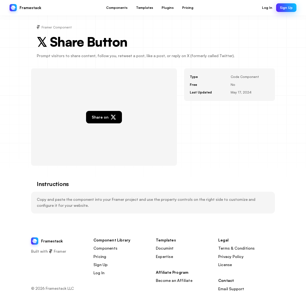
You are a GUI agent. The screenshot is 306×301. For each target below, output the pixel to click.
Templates (166, 240)
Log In (98, 272)
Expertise (164, 256)
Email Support (231, 288)
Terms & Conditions (236, 248)
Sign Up (100, 264)
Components (105, 248)
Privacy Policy (231, 256)
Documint (165, 248)
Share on (100, 117)
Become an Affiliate (174, 280)
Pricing (99, 256)
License (225, 264)
